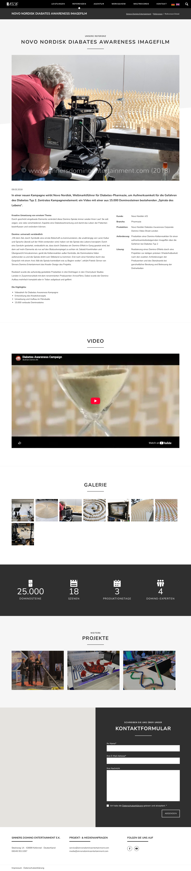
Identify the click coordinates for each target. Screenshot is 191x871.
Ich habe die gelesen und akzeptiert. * (138, 805)
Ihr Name (111, 743)
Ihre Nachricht (113, 768)
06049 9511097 (19, 851)
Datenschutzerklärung (132, 805)
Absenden (171, 813)
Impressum (17, 868)
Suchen (187, 4)
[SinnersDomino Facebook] (130, 848)
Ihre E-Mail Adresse (116, 756)
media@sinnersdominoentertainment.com (88, 851)
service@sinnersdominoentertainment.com (89, 847)
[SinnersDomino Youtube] (137, 848)
